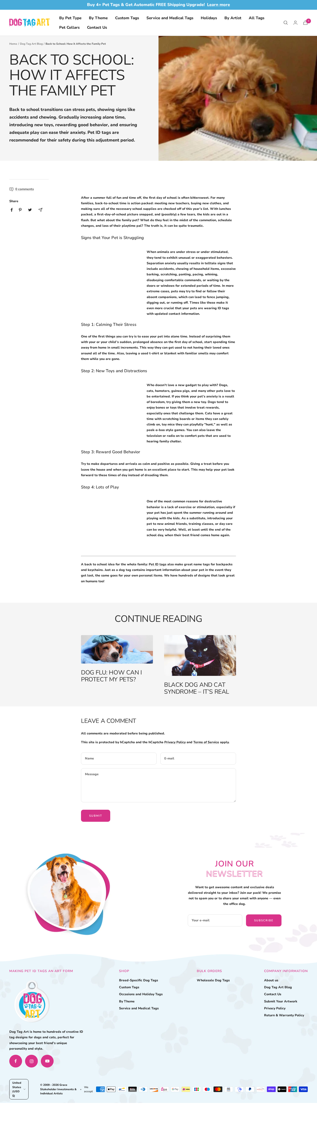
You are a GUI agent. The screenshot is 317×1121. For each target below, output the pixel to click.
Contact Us (97, 27)
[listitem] (12, 210)
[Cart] (305, 22)
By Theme (98, 18)
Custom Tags (127, 18)
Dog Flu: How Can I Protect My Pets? (111, 675)
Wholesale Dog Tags (213, 980)
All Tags (256, 18)
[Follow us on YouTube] (47, 1061)
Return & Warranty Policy (284, 1015)
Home (13, 44)
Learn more (218, 4)
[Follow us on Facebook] (15, 1061)
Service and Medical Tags (169, 18)
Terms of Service (206, 742)
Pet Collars (69, 27)
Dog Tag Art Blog (31, 44)
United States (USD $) (16, 1089)
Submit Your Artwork (280, 1001)
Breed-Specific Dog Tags (138, 980)
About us (271, 980)
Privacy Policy (175, 742)
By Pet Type (70, 18)
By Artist (232, 18)
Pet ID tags (157, 564)
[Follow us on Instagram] (31, 1061)
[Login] (295, 23)
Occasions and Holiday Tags (141, 994)
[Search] (286, 23)
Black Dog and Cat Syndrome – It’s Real (196, 688)
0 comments (24, 189)
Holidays (209, 18)
